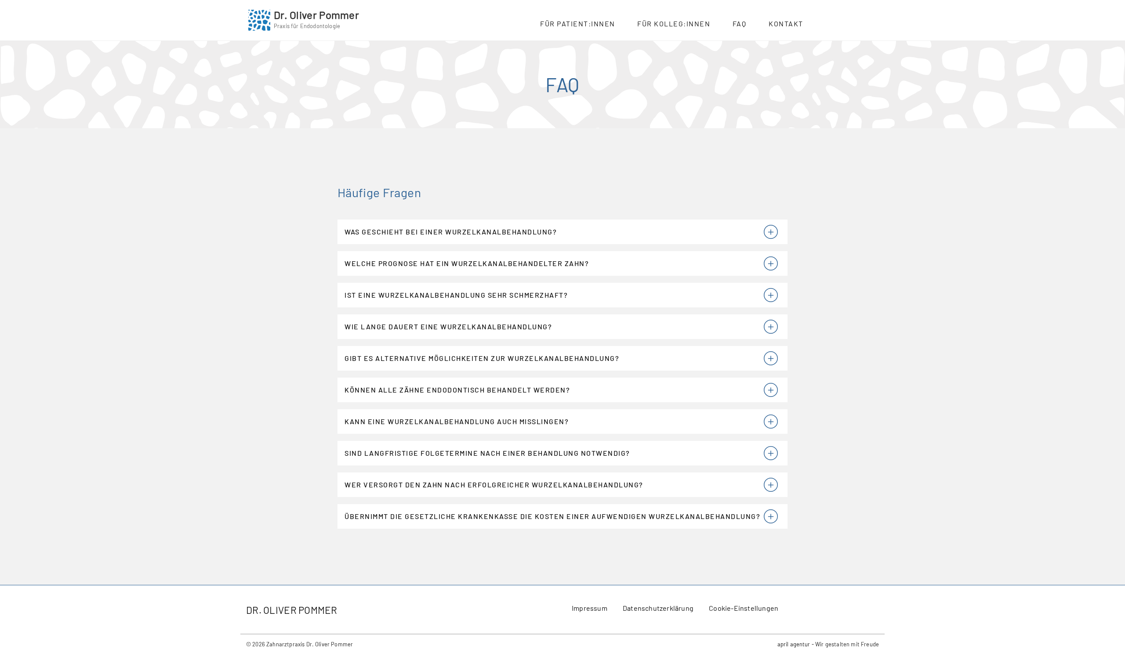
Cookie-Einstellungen (743, 608)
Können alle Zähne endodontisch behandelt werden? (457, 390)
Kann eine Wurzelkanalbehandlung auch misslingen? (457, 421)
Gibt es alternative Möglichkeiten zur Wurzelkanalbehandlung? (482, 358)
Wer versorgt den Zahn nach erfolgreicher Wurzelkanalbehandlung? (494, 484)
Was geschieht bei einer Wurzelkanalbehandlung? (451, 231)
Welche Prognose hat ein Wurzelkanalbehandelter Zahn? (467, 263)
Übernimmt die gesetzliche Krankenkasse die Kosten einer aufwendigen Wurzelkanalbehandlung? (552, 516)
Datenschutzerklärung (658, 608)
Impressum (589, 608)
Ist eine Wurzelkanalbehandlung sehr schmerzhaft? (456, 295)
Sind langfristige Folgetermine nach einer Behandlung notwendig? (487, 453)
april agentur (793, 644)
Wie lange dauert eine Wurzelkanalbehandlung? (448, 326)
